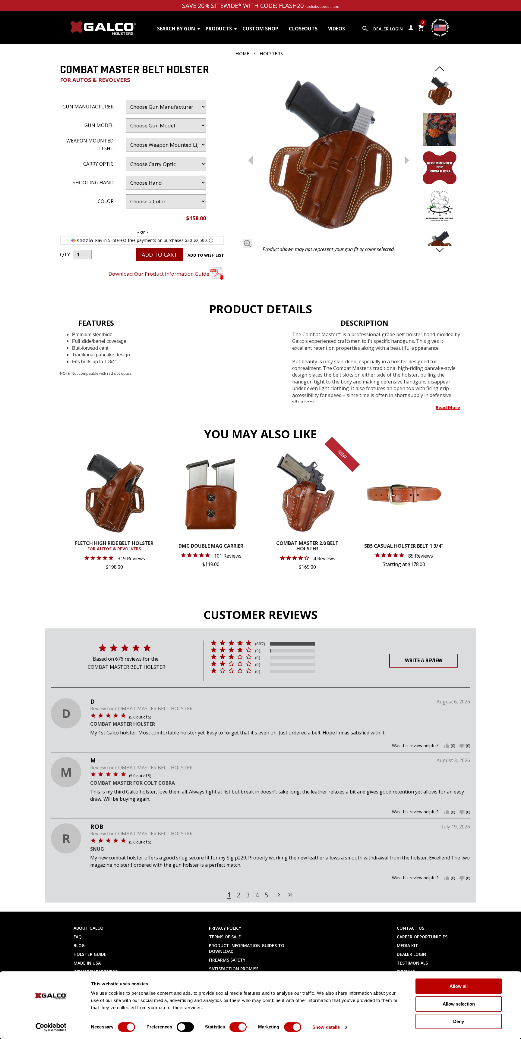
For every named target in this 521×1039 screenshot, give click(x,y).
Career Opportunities (422, 937)
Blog (79, 945)
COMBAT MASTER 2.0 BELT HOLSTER (307, 546)
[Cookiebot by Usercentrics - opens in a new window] (51, 1027)
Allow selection (459, 1003)
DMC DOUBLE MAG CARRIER (210, 546)
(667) (260, 643)
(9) (257, 650)
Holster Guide (90, 954)
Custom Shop (260, 28)
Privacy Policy (225, 928)
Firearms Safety (227, 960)
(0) (257, 657)
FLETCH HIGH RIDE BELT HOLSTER (114, 546)
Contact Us (410, 928)
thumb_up (447, 746)
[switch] (185, 1027)
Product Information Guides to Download (246, 948)
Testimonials (412, 963)
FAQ (78, 937)
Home (242, 53)
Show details (326, 1027)
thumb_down (462, 746)
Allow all (459, 986)
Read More (448, 407)
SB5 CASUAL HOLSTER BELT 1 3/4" (404, 546)
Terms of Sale (225, 937)
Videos (336, 28)
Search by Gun (176, 28)
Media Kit (407, 945)
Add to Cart (159, 254)
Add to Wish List (206, 255)
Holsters (271, 53)
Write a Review (423, 660)
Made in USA (87, 963)
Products (219, 28)
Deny (458, 1021)
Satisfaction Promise (234, 969)
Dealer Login (388, 29)
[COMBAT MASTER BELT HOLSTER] (328, 155)
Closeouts (303, 28)
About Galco (88, 928)
